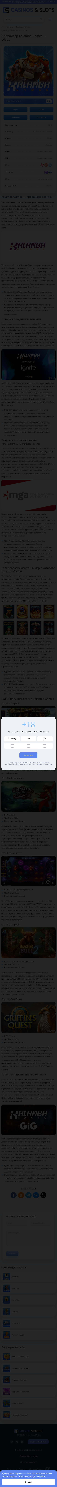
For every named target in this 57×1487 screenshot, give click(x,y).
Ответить (28, 755)
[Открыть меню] (50, 19)
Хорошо (28, 1482)
